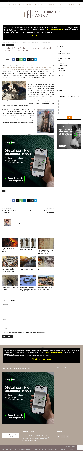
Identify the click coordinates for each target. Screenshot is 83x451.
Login (70, 1)
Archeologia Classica (16, 42)
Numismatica (61, 73)
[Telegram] (35, 59)
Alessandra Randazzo (8, 52)
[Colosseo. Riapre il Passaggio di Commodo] (10, 280)
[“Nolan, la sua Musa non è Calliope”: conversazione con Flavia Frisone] (10, 242)
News (59, 51)
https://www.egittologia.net (29, 440)
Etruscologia (61, 68)
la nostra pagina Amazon (54, 29)
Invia (69, 117)
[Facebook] (3, 1)
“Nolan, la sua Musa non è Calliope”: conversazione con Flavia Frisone (9, 250)
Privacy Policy (75, 446)
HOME (5, 4)
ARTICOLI (12, 4)
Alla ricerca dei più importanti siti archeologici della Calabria (42, 211)
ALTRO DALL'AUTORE (23, 234)
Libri (59, 78)
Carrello (79, 1)
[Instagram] (5, 1)
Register (74, 1)
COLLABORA (51, 4)
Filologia (62, 63)
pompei (8, 191)
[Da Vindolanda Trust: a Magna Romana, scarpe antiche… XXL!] (46, 280)
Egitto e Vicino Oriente (64, 61)
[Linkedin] (24, 59)
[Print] (32, 59)
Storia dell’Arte (61, 70)
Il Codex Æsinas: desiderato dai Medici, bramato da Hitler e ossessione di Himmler (45, 252)
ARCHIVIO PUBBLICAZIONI (26, 4)
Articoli (7, 42)
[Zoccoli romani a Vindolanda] (28, 243)
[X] (8, 1)
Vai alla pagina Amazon (41, 36)
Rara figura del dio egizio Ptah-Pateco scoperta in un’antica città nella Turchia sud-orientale (28, 289)
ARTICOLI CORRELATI (8, 234)
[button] (79, 4)
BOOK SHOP (42, 4)
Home (3, 42)
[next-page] (5, 294)
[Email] (28, 59)
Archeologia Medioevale (64, 58)
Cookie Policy (67, 446)
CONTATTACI (71, 4)
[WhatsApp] (21, 59)
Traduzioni (60, 75)
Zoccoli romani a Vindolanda (26, 249)
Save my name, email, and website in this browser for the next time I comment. (24, 332)
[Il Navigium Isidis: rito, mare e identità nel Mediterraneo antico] (28, 261)
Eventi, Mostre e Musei (64, 53)
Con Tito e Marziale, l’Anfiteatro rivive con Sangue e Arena (13, 211)
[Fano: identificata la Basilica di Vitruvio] (46, 261)
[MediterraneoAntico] (41, 14)
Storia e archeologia (65, 65)
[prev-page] (3, 294)
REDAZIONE (61, 4)
